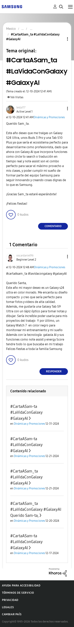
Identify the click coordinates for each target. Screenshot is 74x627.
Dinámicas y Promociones (49, 117)
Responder (54, 371)
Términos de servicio (18, 592)
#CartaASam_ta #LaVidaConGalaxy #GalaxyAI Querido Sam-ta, (35, 509)
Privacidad (10, 600)
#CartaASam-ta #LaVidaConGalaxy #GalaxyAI (26, 412)
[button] (61, 108)
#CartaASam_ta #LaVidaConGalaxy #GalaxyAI (26, 477)
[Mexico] (12, 6)
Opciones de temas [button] (61, 39)
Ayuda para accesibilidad (21, 585)
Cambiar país (12, 614)
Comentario (53, 226)
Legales (8, 607)
